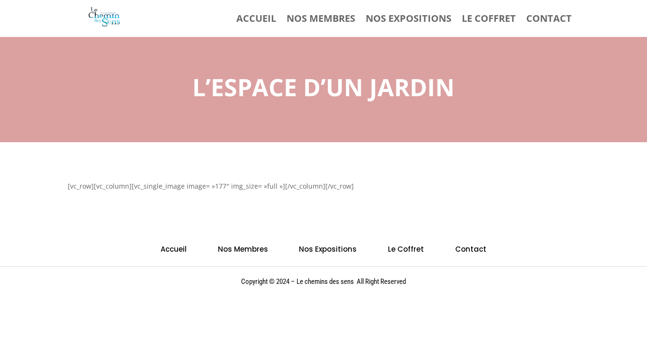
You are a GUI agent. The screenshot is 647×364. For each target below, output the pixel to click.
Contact (549, 18)
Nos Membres (321, 18)
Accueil (256, 18)
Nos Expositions (408, 18)
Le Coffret (489, 18)
